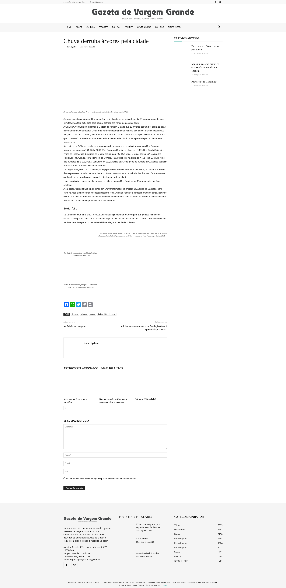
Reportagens (180, 538)
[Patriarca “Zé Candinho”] (151, 385)
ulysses (164, 585)
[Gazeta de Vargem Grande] (143, 14)
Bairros (177, 534)
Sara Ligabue (72, 47)
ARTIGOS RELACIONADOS (80, 368)
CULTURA (90, 27)
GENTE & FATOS (144, 27)
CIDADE (79, 27)
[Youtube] (220, 2)
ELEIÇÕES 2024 (174, 27)
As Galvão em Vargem (74, 326)
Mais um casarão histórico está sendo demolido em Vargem (205, 67)
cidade (92, 314)
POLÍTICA (129, 27)
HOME (68, 27)
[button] (219, 27)
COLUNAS (159, 27)
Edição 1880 (102, 314)
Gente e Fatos (142, 539)
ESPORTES (103, 27)
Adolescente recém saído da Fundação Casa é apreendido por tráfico (144, 328)
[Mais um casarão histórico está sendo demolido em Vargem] (115, 385)
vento (113, 314)
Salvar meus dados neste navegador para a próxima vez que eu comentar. (101, 478)
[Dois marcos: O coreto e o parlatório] (79, 385)
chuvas (84, 314)
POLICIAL (116, 27)
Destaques (179, 529)
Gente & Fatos (181, 561)
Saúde (177, 552)
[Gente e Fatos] (126, 542)
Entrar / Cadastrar (97, 2)
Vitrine (177, 525)
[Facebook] (215, 2)
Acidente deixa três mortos (147, 553)
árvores (75, 314)
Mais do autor (112, 368)
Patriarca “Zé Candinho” (145, 399)
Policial (177, 556)
